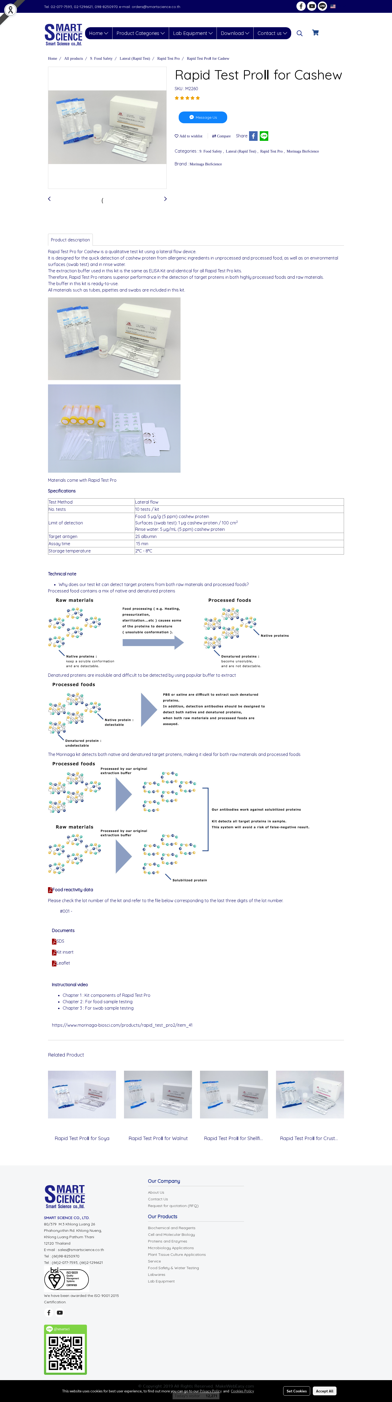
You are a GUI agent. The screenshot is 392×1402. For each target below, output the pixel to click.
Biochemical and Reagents (171, 1227)
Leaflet (63, 963)
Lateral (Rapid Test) (241, 151)
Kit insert (65, 952)
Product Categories (139, 33)
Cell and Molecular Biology (171, 1234)
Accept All (324, 1390)
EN (339, 6)
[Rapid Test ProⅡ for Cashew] (107, 128)
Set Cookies (297, 1390)
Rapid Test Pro (272, 151)
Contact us (270, 33)
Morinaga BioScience (303, 151)
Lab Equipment (191, 33)
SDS (60, 941)
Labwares (156, 1274)
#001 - (66, 911)
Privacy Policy (211, 1390)
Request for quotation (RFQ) (173, 1205)
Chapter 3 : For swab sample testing (98, 1008)
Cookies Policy (242, 1390)
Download (233, 33)
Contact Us (158, 1199)
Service (154, 1261)
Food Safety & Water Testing (173, 1267)
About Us (156, 1192)
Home (96, 33)
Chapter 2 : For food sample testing (98, 1001)
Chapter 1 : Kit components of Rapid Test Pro (106, 995)
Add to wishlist (190, 136)
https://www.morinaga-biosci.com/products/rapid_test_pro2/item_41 (122, 1025)
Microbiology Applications (171, 1247)
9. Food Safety (211, 151)
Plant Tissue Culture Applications (177, 1254)
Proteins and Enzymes (167, 1241)
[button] (300, 33)
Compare (223, 136)
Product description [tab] (70, 239)
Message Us (206, 117)
